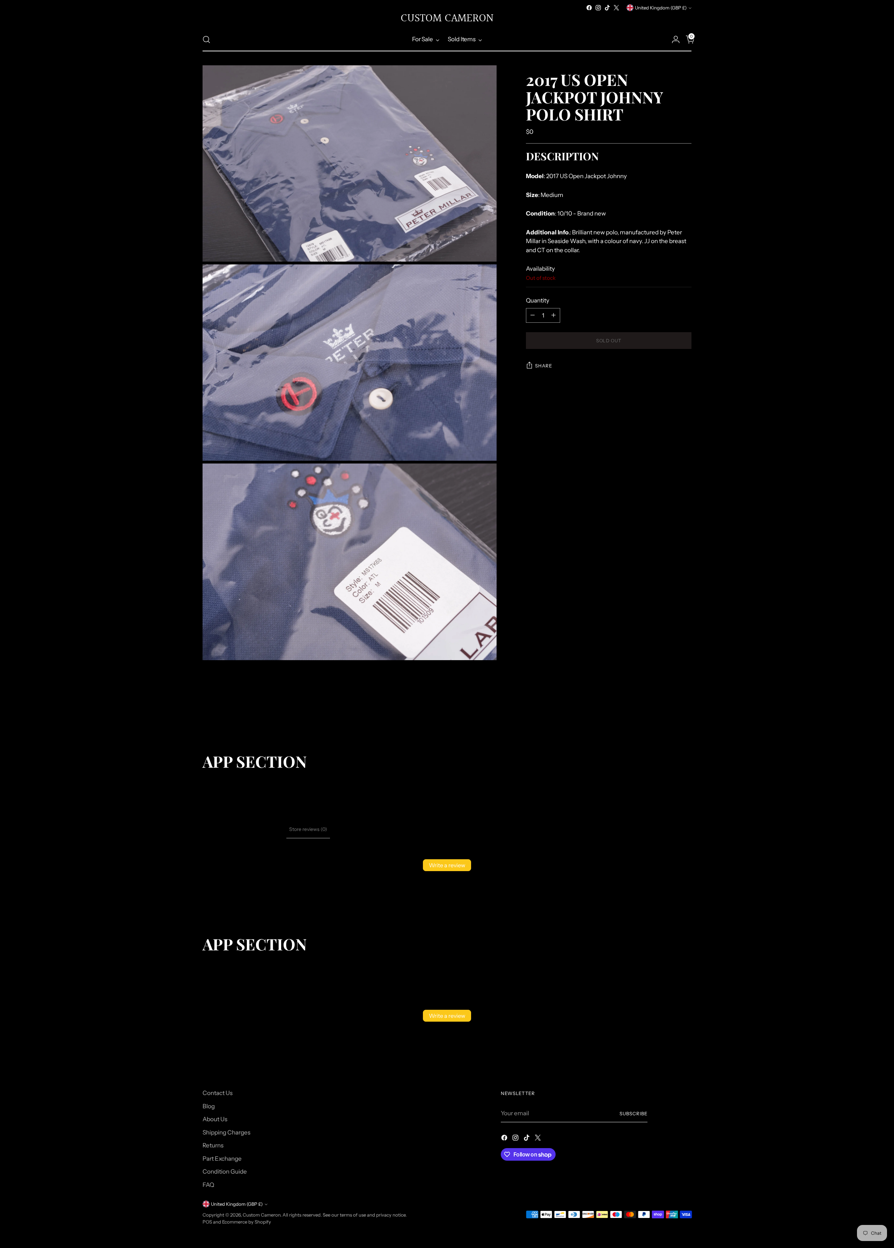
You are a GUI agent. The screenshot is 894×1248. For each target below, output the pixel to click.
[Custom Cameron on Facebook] (589, 8)
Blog (209, 1106)
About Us (215, 1119)
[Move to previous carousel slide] (669, 715)
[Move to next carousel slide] (685, 715)
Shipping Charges (226, 1132)
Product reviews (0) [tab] (262, 829)
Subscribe (633, 1113)
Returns (213, 1145)
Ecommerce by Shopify (246, 1222)
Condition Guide (225, 1171)
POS (207, 1222)
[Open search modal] (206, 39)
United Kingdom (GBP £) (661, 7)
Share (543, 365)
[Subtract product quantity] (532, 315)
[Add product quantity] (553, 315)
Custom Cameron (261, 1215)
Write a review (447, 865)
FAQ (208, 1184)
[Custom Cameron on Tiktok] (607, 8)
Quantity (537, 300)
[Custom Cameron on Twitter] (616, 8)
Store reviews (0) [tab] (308, 829)
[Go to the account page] (673, 39)
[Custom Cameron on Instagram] (598, 8)
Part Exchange (222, 1158)
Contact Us (218, 1092)
